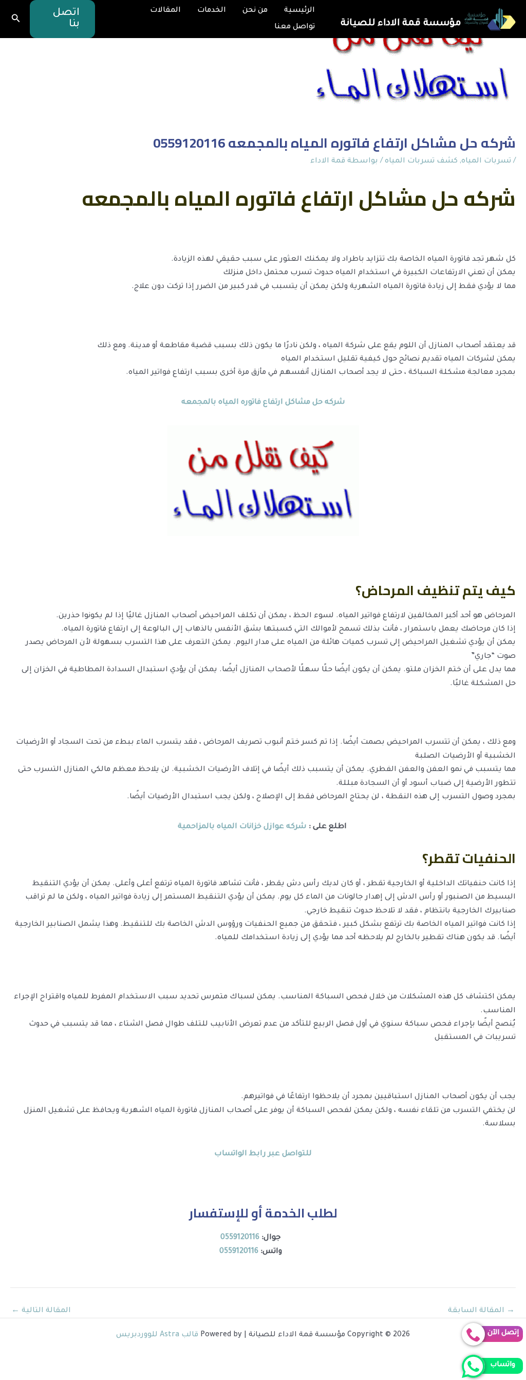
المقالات (165, 11)
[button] (62, 19)
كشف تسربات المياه (421, 161)
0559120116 (239, 1238)
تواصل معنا (294, 27)
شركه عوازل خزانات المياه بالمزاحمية (242, 827)
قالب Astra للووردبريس (157, 1335)
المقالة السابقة (481, 1311)
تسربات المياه (486, 161)
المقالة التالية (41, 1311)
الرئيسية (299, 11)
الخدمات (211, 11)
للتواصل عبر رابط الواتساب (263, 1154)
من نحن (255, 11)
